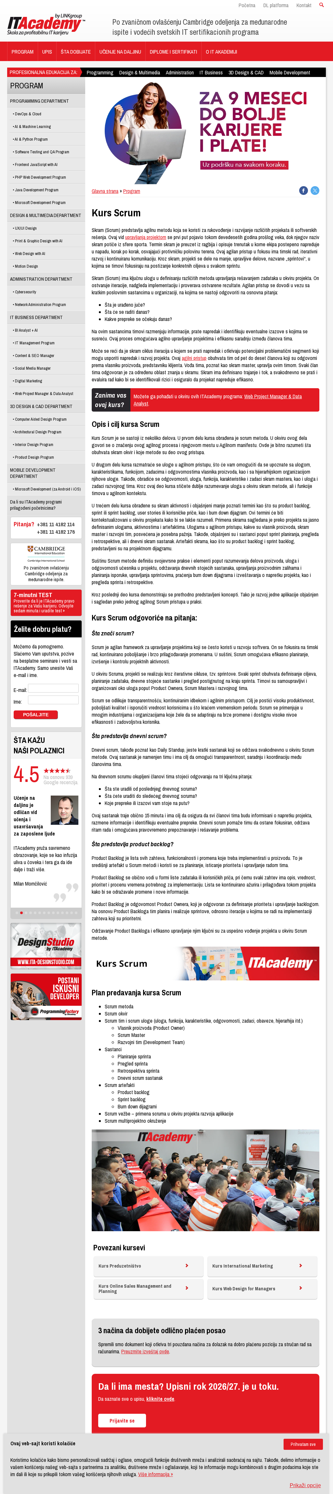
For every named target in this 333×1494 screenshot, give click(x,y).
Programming (100, 72)
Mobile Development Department (33, 473)
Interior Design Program (33, 444)
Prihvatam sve (303, 1444)
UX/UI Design (25, 228)
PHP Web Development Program (40, 177)
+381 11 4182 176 (56, 531)
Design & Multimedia (139, 72)
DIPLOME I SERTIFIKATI (173, 51)
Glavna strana (105, 191)
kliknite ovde (160, 1398)
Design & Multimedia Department (45, 215)
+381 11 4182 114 (55, 524)
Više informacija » (155, 1474)
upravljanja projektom (145, 237)
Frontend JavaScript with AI (36, 164)
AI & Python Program (31, 139)
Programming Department (39, 101)
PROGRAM (22, 51)
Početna (247, 5)
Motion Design (26, 266)
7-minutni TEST (44, 602)
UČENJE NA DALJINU (120, 51)
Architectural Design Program (37, 432)
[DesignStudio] (46, 946)
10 (58, 913)
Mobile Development (290, 72)
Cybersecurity (25, 292)
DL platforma (275, 5)
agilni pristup (194, 358)
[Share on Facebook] (303, 190)
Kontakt (304, 5)
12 (67, 913)
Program (131, 191)
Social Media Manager (32, 368)
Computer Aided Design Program (40, 419)
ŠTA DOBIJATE (76, 51)
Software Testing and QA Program (41, 152)
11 (62, 913)
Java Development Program (36, 190)
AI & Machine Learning (32, 126)
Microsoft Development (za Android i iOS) (47, 489)
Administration (180, 72)
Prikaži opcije (305, 1485)
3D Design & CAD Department (41, 406)
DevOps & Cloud (27, 114)
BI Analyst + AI (26, 330)
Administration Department (41, 279)
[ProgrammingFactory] (46, 997)
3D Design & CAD (246, 72)
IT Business (211, 72)
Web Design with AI (29, 253)
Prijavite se (122, 1420)
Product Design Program (34, 457)
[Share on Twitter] (315, 190)
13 (71, 913)
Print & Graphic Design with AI (38, 241)
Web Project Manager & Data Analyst (43, 393)
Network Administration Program (40, 304)
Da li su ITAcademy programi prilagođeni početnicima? (36, 505)
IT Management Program (34, 343)
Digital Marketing (28, 381)
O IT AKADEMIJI (221, 51)
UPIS (47, 51)
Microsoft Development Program (40, 202)
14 (76, 913)
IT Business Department (36, 317)
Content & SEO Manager (34, 355)
